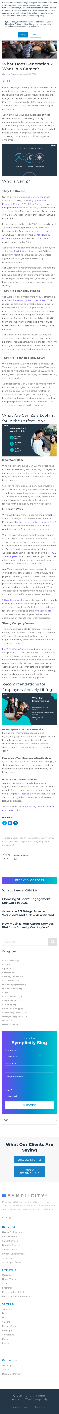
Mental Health (10, 1025)
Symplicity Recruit (35, 806)
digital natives (18, 367)
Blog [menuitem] (4, 1313)
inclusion (43, 838)
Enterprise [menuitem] (7, 1288)
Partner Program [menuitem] (10, 1326)
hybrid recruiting (30, 841)
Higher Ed (9, 969)
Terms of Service (20, 1407)
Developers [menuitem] (8, 1330)
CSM (6, 965)
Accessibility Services (14, 1013)
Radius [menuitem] (5, 1339)
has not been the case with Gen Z (37, 522)
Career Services (11, 961)
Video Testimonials (29, 1171)
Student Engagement (14, 985)
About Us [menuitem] (6, 1309)
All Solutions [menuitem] (8, 1258)
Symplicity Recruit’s (18, 793)
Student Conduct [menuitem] (10, 1249)
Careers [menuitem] (6, 1322)
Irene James (11, 74)
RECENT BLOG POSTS (29, 880)
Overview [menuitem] (7, 1275)
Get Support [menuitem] (8, 1365)
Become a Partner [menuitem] (11, 1374)
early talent (44, 841)
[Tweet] (4, 823)
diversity (34, 838)
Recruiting (7, 838)
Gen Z (18, 841)
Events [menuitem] (5, 1343)
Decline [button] (36, 34)
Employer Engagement (14, 1017)
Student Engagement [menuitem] (13, 1254)
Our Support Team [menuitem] (11, 1262)
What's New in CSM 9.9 (19, 890)
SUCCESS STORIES (29, 1160)
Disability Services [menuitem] (11, 1245)
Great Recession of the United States (26, 300)
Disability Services (12, 977)
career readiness (21, 838)
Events (7, 1021)
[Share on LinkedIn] (15, 823)
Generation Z (8, 845)
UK (5, 993)
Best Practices (10, 981)
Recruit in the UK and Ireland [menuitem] (16, 1296)
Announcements (11, 1001)
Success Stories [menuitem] (10, 1236)
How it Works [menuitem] (9, 1279)
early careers (8, 841)
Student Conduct (12, 989)
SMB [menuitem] (4, 1283)
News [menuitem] (5, 1317)
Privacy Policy (40, 1407)
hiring (50, 838)
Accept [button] (23, 34)
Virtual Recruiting (12, 1009)
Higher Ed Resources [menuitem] (12, 1232)
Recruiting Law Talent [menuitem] (13, 1292)
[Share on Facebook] (10, 823)
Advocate (8, 973)
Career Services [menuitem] (10, 1241)
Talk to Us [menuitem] (7, 1369)
